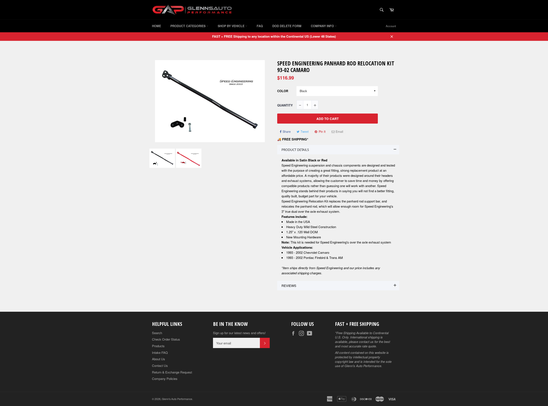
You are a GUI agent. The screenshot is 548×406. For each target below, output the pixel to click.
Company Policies (164, 378)
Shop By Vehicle (231, 26)
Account (391, 26)
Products (158, 346)
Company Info (323, 26)
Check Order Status (166, 339)
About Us (158, 359)
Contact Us (160, 365)
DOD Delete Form (286, 26)
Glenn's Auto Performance (177, 399)
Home (156, 26)
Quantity (285, 105)
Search (157, 333)
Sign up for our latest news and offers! (239, 333)
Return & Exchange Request (172, 372)
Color (282, 91)
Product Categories (188, 26)
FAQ (260, 26)
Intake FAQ (160, 352)
